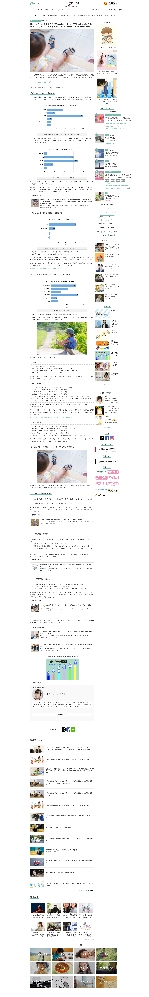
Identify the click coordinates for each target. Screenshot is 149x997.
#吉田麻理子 (114, 128)
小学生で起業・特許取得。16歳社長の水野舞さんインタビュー (112, 296)
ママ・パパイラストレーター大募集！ (107, 47)
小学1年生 (103, 235)
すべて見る (107, 427)
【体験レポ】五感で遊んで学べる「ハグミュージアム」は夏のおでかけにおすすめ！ (107, 101)
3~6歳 (115, 231)
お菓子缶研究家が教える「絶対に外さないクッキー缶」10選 (112, 286)
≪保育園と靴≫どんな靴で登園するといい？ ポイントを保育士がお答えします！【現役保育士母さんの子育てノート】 (66, 565)
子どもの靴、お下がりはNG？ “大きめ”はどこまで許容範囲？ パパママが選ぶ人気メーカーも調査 (66, 645)
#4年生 (118, 126)
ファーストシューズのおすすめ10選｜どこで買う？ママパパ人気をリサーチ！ (62, 519)
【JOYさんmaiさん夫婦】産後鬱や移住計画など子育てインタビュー (112, 266)
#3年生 (113, 126)
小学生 (111, 235)
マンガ (83, 10)
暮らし (97, 10)
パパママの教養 (35, 10)
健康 (93, 10)
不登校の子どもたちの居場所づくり (107, 223)
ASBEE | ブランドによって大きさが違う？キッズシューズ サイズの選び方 (51, 417)
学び (28, 10)
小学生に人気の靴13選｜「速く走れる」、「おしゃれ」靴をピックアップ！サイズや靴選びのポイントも (66, 605)
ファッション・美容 (40, 15)
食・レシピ (76, 10)
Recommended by (83, 890)
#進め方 (107, 126)
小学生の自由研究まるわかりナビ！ (54, 10)
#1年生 (113, 188)
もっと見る (107, 384)
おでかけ (103, 10)
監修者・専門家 (118, 10)
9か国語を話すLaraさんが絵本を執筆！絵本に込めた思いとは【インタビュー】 (107, 73)
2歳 (109, 231)
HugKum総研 (38, 82)
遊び (42, 10)
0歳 (98, 231)
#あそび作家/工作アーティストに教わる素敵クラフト (117, 123)
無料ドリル (69, 10)
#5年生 (107, 128)
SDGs (88, 10)
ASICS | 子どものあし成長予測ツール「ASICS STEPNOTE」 (47, 268)
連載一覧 (110, 10)
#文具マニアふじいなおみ (111, 143)
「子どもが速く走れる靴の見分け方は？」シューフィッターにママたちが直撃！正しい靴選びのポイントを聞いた (66, 632)
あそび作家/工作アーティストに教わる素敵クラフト (107, 212)
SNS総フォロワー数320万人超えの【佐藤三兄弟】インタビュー (112, 276)
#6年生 (123, 126)
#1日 (120, 128)
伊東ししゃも (47, 82)
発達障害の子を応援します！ (107, 216)
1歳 (104, 231)
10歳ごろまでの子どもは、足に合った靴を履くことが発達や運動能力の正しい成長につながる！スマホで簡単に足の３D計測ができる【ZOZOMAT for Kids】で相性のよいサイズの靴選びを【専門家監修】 (66, 201)
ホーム (32, 15)
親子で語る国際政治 (107, 220)
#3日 (124, 128)
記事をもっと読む (62, 714)
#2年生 (118, 188)
